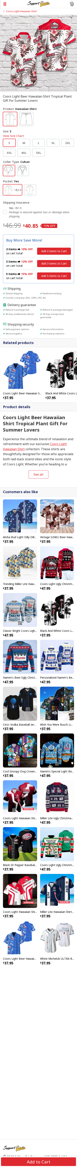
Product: (20, 109)
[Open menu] (13, 4)
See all (38, 474)
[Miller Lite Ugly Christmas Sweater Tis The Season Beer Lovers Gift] (57, 797)
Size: (13, 133)
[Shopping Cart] (71, 4)
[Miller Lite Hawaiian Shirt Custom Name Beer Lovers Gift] (57, 890)
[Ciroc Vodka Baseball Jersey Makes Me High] (20, 703)
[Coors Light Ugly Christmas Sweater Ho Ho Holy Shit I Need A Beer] (57, 844)
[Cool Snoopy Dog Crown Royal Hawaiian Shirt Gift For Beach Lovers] (20, 750)
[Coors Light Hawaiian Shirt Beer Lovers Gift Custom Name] (20, 797)
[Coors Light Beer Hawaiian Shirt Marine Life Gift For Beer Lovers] (22, 369)
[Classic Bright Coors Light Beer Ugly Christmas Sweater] (20, 609)
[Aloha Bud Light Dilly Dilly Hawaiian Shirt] (20, 516)
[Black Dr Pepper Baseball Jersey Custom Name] (20, 844)
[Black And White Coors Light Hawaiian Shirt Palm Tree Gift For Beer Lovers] (57, 609)
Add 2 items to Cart (54, 251)
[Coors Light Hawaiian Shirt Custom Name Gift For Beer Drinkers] (20, 890)
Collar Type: (16, 162)
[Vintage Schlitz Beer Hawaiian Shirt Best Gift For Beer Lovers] (57, 516)
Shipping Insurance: (16, 202)
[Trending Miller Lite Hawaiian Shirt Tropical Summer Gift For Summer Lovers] (20, 563)
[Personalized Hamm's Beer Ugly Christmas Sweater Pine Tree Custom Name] (57, 656)
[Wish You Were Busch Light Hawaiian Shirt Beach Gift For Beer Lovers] (57, 703)
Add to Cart (38, 1162)
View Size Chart (13, 136)
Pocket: (11, 181)
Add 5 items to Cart (54, 276)
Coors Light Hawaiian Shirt (21, 11)
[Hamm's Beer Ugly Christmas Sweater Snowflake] (20, 656)
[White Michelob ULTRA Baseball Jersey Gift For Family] (57, 937)
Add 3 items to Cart (54, 263)
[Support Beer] (38, 3)
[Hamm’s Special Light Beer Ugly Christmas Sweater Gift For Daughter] (57, 750)
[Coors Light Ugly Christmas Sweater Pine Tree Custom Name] (57, 563)
